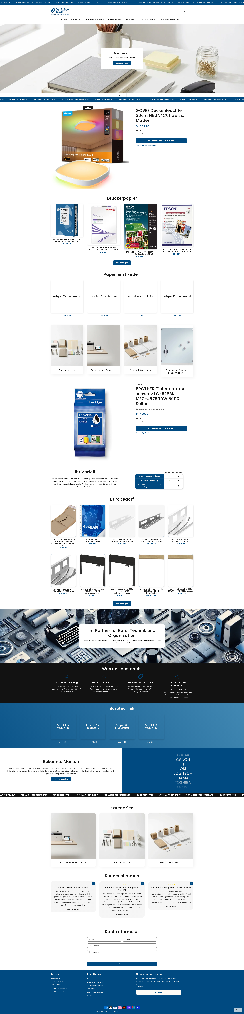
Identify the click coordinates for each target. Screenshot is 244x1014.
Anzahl (138, 130)
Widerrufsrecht (139, 1011)
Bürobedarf (65, 370)
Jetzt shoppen (122, 64)
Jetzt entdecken (61, 779)
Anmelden (158, 992)
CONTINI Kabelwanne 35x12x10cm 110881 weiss (180, 540)
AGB (88, 979)
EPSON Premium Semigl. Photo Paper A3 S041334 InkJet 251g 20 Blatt (177, 250)
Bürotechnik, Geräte (102, 370)
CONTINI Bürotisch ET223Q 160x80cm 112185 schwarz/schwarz (122, 591)
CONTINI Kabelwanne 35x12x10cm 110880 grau (63, 590)
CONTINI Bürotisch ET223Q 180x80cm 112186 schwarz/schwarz (92, 591)
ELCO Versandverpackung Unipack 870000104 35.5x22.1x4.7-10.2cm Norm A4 (63, 542)
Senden (122, 964)
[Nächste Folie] (124, 95)
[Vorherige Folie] (115, 95)
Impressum (91, 989)
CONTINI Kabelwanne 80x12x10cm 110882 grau (151, 540)
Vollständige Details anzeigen (146, 145)
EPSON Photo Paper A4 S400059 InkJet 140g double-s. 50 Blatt (140, 253)
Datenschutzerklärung (95, 992)
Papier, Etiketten (139, 370)
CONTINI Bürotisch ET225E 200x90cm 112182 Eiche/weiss (151, 591)
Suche (89, 995)
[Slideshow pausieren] (128, 95)
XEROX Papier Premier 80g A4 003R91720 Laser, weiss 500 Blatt (103, 248)
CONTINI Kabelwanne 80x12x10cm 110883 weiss (122, 540)
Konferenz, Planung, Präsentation (177, 371)
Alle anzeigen (122, 263)
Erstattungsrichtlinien (95, 982)
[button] (184, 11)
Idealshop (104, 1011)
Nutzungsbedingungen (95, 985)
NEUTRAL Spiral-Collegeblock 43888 (93, 540)
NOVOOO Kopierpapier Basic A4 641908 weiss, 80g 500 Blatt (67, 240)
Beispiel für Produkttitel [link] (67, 296)
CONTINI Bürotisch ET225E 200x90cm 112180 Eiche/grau (180, 590)
